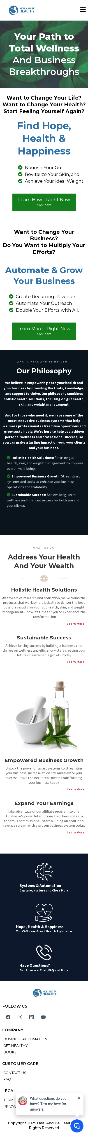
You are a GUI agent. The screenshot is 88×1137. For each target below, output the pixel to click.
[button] (83, 10)
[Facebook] (8, 1017)
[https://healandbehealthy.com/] (20, 10)
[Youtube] (43, 1017)
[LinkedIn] (31, 1017)
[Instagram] (20, 1017)
